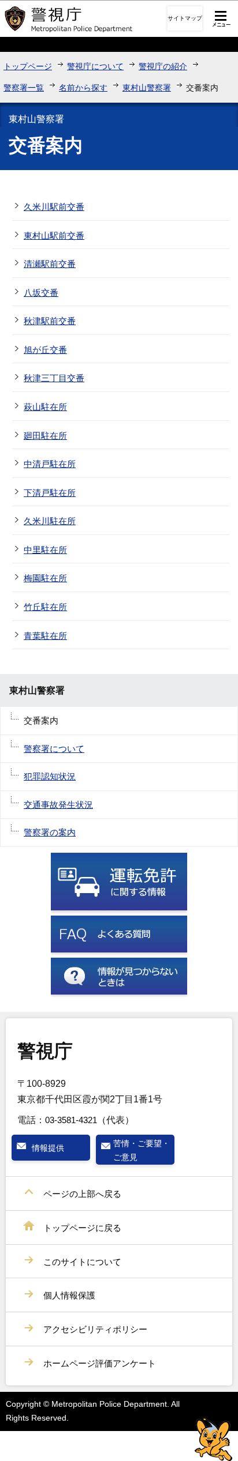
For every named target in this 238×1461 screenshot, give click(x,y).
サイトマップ (185, 18)
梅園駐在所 (45, 578)
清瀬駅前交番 (50, 264)
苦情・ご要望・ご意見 (141, 1150)
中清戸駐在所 (50, 464)
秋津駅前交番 (50, 321)
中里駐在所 (45, 550)
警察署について (54, 749)
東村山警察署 (146, 87)
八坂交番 (41, 293)
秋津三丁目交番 (54, 378)
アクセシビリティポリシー (95, 1329)
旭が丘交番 (45, 350)
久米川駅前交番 (54, 207)
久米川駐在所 (50, 521)
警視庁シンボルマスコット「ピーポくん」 (213, 1439)
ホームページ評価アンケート (99, 1363)
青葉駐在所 (45, 636)
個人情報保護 (69, 1295)
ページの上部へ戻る (82, 1194)
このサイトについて (82, 1262)
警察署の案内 (50, 832)
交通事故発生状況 (58, 804)
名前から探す (83, 87)
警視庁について (95, 66)
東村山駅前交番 (54, 235)
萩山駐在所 (45, 407)
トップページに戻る (82, 1228)
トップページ (27, 66)
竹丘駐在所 (45, 607)
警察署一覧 (23, 87)
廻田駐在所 (45, 435)
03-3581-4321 (71, 1120)
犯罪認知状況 (50, 776)
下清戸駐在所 (50, 493)
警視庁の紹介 (163, 66)
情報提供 (48, 1148)
